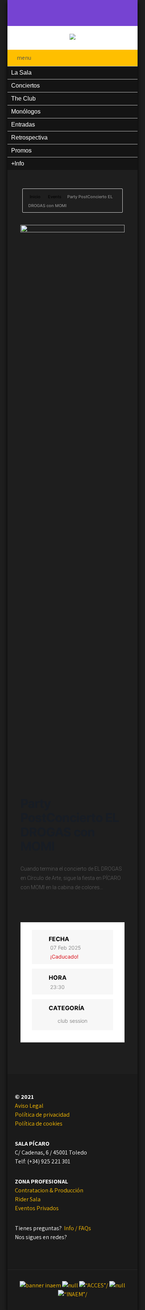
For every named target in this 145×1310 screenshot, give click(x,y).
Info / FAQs (77, 1228)
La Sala (21, 72)
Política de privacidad (42, 1115)
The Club (23, 98)
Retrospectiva (29, 137)
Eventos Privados (37, 1208)
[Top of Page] (114, 1294)
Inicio (36, 196)
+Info (17, 163)
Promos (21, 150)
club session (72, 1021)
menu (24, 58)
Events (54, 196)
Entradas (23, 124)
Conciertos (25, 85)
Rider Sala (28, 1199)
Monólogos (26, 111)
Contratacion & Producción (49, 1190)
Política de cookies (38, 1123)
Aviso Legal (29, 1106)
